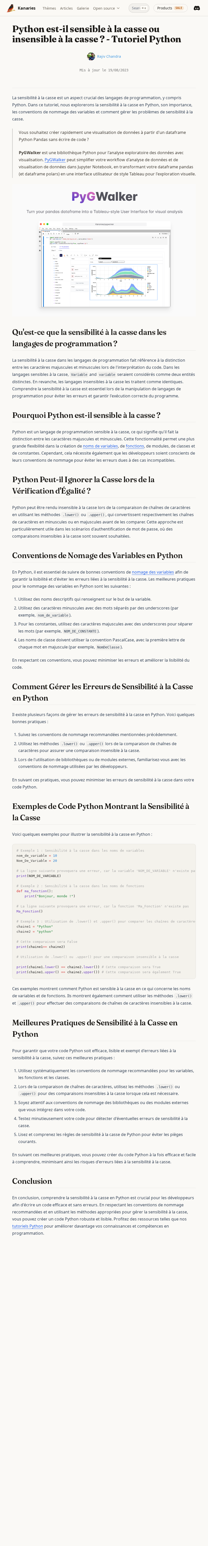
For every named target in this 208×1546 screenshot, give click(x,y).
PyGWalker (55, 159)
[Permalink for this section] (122, 343)
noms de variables (100, 446)
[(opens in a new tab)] (104, 250)
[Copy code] (189, 850)
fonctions (135, 446)
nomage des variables (153, 572)
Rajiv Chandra (109, 56)
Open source (104, 8)
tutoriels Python (27, 1226)
